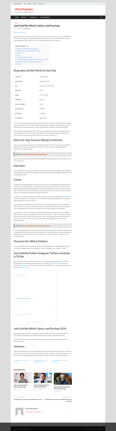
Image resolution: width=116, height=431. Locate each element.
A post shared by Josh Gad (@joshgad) (35, 322)
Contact (35, 3)
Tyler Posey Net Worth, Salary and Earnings (21, 386)
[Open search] (101, 17)
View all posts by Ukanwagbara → (34, 412)
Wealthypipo (24, 9)
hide (27, 46)
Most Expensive (45, 17)
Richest (23, 17)
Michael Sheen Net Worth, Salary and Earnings (62, 387)
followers (53, 265)
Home (25, 3)
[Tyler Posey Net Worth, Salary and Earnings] (23, 378)
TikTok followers (25, 267)
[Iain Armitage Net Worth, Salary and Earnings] (43, 378)
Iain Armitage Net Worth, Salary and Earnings (41, 386)
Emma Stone (65, 196)
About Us (30, 3)
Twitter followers (23, 265)
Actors (15, 23)
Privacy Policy (41, 3)
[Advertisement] (58, 427)
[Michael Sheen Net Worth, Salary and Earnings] (63, 379)
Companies (33, 17)
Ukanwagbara (27, 28)
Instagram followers (54, 263)
